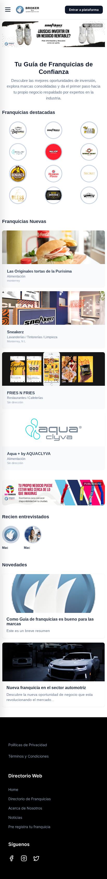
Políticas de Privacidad (27, 745)
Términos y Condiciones (28, 756)
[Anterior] (8, 37)
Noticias (15, 817)
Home (13, 789)
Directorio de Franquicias (29, 799)
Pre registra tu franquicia (29, 826)
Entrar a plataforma (84, 10)
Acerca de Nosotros (25, 808)
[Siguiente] (99, 37)
